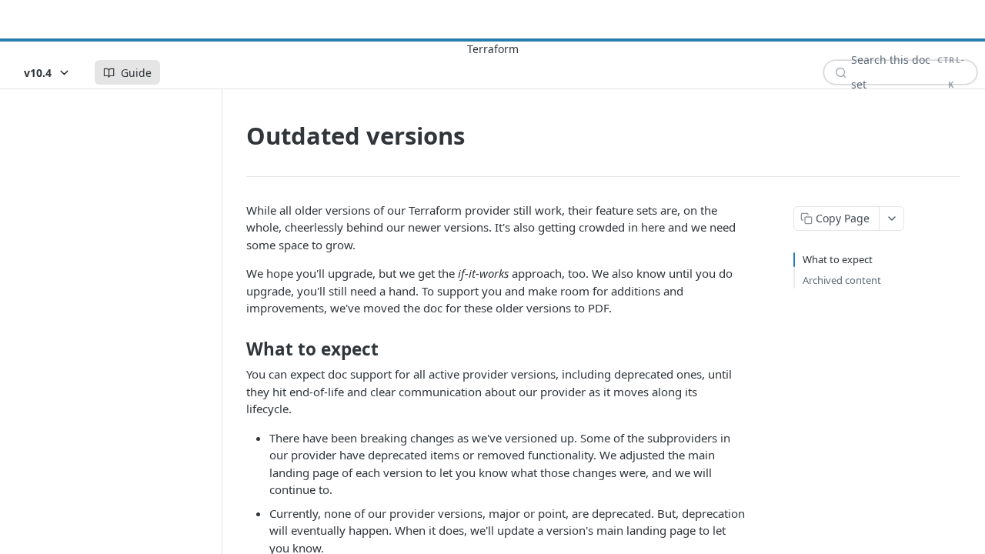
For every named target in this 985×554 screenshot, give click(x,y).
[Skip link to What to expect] (235, 349)
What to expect (838, 259)
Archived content (842, 280)
